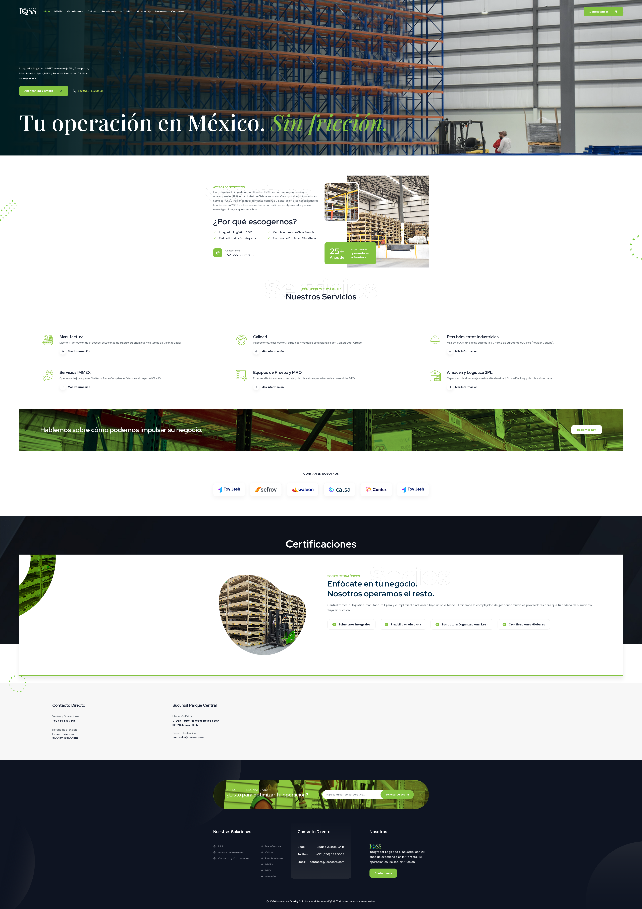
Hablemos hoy (586, 430)
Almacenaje (143, 11)
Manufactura (75, 11)
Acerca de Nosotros (230, 852)
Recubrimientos (111, 11)
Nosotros (161, 11)
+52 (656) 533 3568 (90, 91)
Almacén (270, 876)
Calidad (92, 11)
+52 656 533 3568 (64, 720)
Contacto (177, 11)
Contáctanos (383, 873)
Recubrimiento (274, 858)
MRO (129, 11)
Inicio (46, 11)
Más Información (79, 351)
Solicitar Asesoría (397, 794)
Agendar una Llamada (39, 90)
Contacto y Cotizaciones (233, 858)
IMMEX (58, 11)
